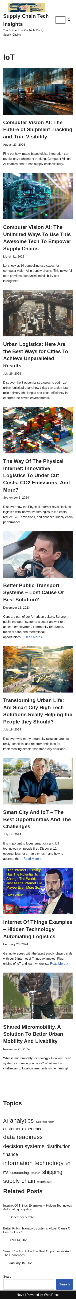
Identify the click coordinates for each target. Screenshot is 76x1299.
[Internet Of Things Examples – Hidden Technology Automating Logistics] (38, 891)
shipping (52, 1172)
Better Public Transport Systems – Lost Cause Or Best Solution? (33, 592)
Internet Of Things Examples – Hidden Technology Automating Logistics (37, 929)
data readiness (23, 1137)
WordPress (52, 1294)
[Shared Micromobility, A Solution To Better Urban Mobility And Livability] (38, 996)
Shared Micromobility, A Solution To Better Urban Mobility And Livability (33, 1034)
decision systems (24, 1146)
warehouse (44, 1181)
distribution (58, 1146)
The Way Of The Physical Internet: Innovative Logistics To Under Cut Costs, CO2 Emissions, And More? (36, 475)
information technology (33, 1163)
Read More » (34, 637)
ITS (5, 1173)
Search (8, 1276)
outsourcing (19, 1173)
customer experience (22, 1128)
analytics (22, 1120)
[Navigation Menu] (60, 20)
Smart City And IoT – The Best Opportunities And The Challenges (37, 819)
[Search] (69, 19)
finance (10, 1154)
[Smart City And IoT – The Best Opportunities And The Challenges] (38, 781)
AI (5, 1121)
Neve (20, 1294)
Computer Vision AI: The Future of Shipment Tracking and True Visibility (37, 129)
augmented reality (45, 1122)
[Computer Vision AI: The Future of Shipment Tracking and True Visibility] (38, 91)
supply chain (19, 1181)
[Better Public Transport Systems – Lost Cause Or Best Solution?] (38, 554)
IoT (67, 1164)
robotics (35, 1173)
